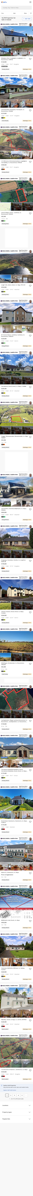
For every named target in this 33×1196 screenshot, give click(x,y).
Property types (7, 1112)
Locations (5, 1105)
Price (2, 13)
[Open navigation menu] (30, 2)
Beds (14, 13)
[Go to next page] (26, 1095)
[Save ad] (30, 58)
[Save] (31, 13)
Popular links (6, 1119)
